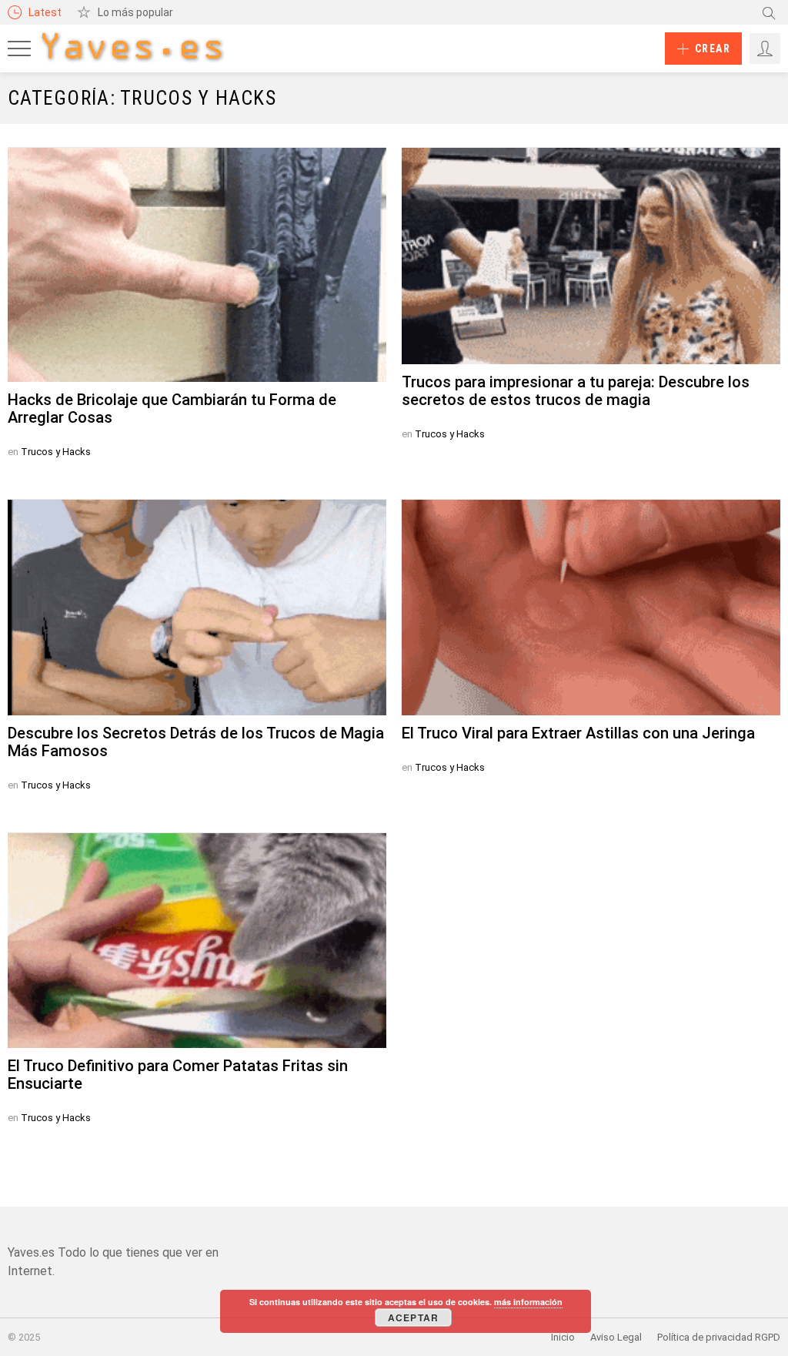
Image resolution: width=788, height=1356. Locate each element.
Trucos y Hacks (56, 451)
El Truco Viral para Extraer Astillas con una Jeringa (578, 733)
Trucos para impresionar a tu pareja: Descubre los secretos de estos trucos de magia (576, 391)
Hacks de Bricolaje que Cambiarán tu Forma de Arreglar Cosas (172, 408)
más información (528, 1301)
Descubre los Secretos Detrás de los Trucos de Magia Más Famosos (196, 742)
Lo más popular (135, 12)
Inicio (563, 1337)
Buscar (768, 12)
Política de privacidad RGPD (718, 1337)
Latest (45, 12)
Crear (712, 48)
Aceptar (413, 1317)
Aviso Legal (616, 1337)
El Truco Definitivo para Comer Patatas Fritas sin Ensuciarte (178, 1074)
